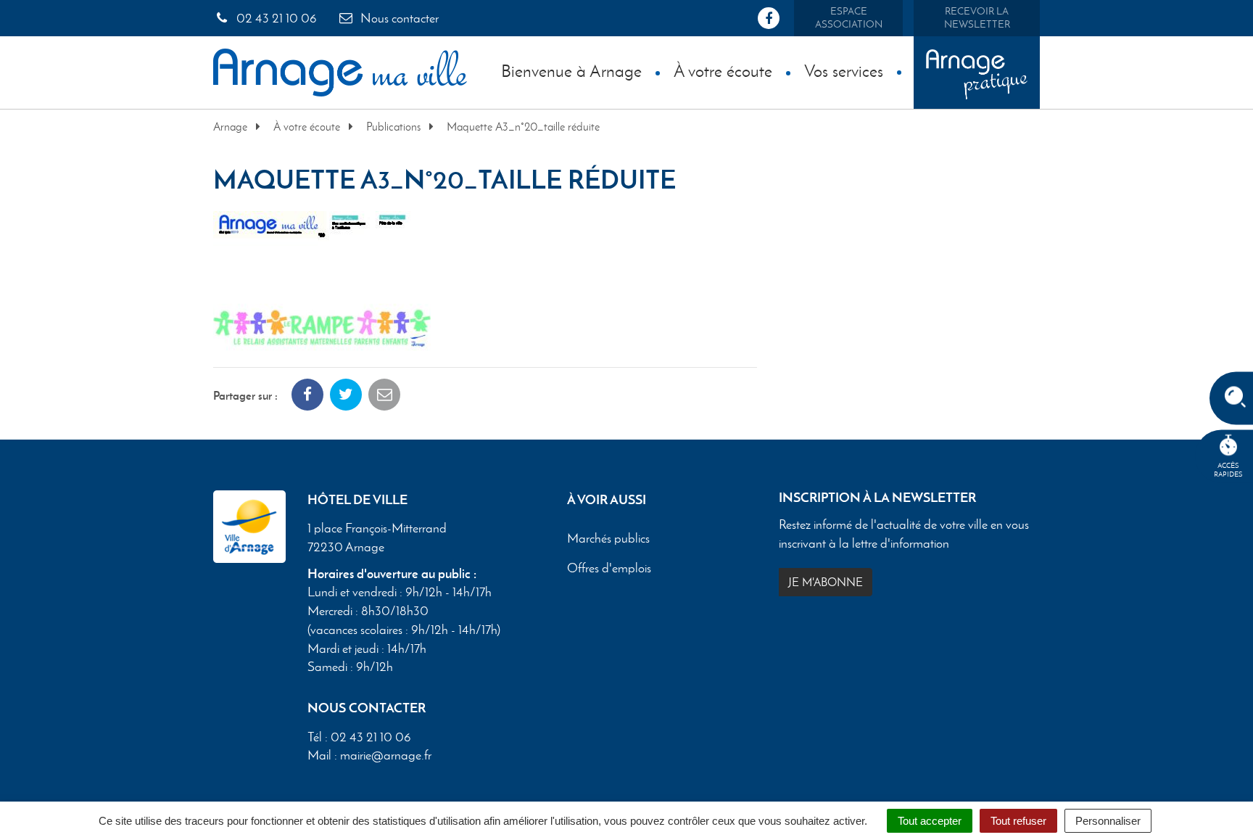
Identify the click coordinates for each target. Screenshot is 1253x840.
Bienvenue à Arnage (571, 70)
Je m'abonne (825, 582)
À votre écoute (723, 70)
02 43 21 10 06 (275, 18)
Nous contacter (398, 18)
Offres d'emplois (609, 569)
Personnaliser (1108, 821)
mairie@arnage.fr (385, 755)
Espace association (848, 17)
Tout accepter (930, 821)
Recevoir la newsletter (977, 17)
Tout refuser (1018, 821)
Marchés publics (608, 539)
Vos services (843, 70)
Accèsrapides (1228, 470)
